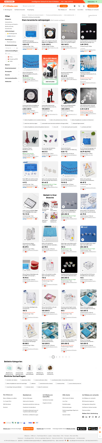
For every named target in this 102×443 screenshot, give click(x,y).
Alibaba (24, 15)
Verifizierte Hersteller (48, 400)
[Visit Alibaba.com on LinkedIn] (86, 417)
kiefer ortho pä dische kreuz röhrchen (58, 120)
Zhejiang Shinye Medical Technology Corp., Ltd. (31, 80)
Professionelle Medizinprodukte (54, 15)
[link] (100, 428)
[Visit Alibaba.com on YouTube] (96, 417)
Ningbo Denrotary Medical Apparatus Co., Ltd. (88, 49)
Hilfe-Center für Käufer (68, 398)
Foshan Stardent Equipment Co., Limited (50, 155)
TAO (62, 435)
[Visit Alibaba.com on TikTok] (99, 417)
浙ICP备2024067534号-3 (91, 440)
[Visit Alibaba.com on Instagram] (93, 417)
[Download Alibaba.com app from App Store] (81, 428)
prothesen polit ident (86, 127)
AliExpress (26, 435)
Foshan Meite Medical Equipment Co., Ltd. (88, 113)
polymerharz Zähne (26, 380)
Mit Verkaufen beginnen (88, 401)
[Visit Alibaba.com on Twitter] (90, 417)
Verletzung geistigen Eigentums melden (70, 411)
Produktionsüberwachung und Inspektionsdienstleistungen (30, 411)
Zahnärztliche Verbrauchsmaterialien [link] (31, 17)
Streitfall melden (66, 404)
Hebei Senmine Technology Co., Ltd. (50, 114)
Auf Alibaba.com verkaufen (89, 398)
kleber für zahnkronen (43, 387)
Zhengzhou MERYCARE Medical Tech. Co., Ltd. (69, 79)
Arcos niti (56, 127)
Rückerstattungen (67, 407)
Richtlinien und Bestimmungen (30, 414)
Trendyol (66, 435)
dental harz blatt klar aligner (31, 123)
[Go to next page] (69, 357)
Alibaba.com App (70, 428)
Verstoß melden (66, 414)
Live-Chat (64, 401)
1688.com (33, 435)
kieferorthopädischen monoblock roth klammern (83, 120)
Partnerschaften (86, 410)
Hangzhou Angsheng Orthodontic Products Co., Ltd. (88, 82)
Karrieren (5, 407)
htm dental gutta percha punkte (70, 127)
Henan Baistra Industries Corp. (30, 47)
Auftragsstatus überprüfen (89, 404)
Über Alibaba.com (8, 394)
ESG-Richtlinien (7, 404)
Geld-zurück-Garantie (28, 401)
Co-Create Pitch (7, 401)
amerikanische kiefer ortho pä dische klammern (62, 380)
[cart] (79, 6)
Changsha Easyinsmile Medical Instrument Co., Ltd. (69, 155)
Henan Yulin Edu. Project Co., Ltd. (50, 47)
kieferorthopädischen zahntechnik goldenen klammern (37, 127)
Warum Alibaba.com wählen (10, 398)
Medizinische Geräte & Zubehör (36, 15)
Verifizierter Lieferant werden (89, 407)
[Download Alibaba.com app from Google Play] (93, 428)
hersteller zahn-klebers (12, 380)
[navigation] (12, 186)
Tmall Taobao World (42, 435)
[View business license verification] (65, 440)
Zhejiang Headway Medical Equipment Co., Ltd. (69, 47)
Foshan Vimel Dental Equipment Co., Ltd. (31, 112)
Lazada (49, 435)
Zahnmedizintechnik (69, 15)
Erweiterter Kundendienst (29, 407)
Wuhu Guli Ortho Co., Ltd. (86, 155)
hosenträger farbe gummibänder (14, 387)
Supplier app (40, 428)
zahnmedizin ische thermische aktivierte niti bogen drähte (55, 123)
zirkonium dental (30, 387)
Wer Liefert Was (74, 435)
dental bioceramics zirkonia (46, 383)
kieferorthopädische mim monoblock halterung (35, 120)
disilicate (33, 383)
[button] (58, 6)
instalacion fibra (60, 383)
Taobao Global (56, 435)
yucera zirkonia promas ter (75, 383)
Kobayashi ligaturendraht (78, 123)
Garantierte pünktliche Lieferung (31, 404)
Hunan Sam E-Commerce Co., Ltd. (69, 114)
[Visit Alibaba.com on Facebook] (83, 417)
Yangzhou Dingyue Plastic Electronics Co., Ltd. (31, 156)
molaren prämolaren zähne (41, 380)
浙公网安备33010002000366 (77, 440)
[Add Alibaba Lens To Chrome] (28, 428)
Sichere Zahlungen (27, 398)
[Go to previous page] (50, 357)
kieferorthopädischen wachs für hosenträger (17, 383)
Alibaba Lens (6, 428)
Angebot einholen (47, 403)
